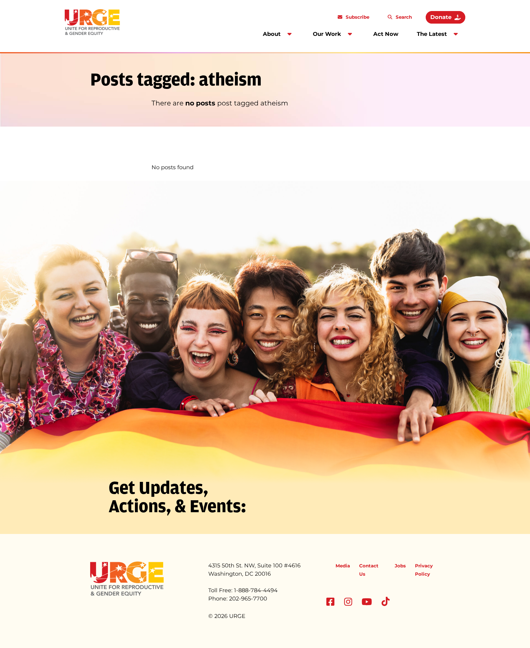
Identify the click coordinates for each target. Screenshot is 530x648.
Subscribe (356, 17)
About (272, 34)
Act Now (385, 34)
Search (403, 17)
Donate (440, 17)
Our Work (327, 34)
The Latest (432, 34)
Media (343, 566)
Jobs (400, 566)
